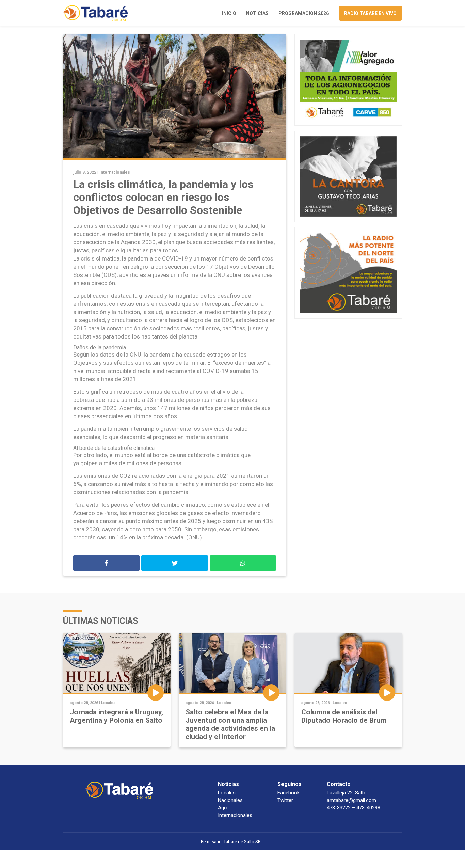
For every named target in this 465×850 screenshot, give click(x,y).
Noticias (257, 13)
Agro (223, 808)
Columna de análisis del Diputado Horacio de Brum (344, 716)
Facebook (288, 793)
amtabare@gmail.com (351, 800)
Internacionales (114, 172)
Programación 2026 (303, 13)
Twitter (285, 800)
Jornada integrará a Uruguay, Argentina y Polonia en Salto (116, 716)
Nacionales (230, 800)
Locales (108, 703)
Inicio (229, 13)
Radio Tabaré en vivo (370, 13)
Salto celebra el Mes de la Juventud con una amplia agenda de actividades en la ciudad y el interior (230, 724)
